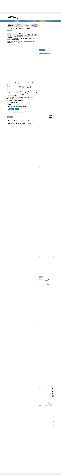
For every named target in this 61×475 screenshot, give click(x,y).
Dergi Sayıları (13, 13)
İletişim (20, 13)
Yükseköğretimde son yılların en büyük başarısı (53, 413)
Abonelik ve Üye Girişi (9, 13)
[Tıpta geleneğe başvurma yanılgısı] (44, 113)
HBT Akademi (17, 13)
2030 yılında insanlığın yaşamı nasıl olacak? (52, 391)
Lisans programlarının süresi (50, 402)
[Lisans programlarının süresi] (43, 400)
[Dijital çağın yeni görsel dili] (43, 282)
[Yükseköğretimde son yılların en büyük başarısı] (45, 405)
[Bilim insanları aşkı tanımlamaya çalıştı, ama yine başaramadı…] (46, 210)
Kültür (48, 284)
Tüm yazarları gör (46, 427)
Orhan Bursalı (9, 30)
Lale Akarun (49, 403)
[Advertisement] (30, 6)
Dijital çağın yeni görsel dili (49, 283)
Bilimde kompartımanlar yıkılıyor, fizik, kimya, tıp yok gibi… (17, 123)
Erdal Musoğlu (53, 396)
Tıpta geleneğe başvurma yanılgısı (50, 115)
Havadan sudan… (47, 279)
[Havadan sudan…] (41, 279)
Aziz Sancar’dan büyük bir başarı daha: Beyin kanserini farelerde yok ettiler (19, 120)
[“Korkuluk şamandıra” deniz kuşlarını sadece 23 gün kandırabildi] (46, 121)
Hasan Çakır (46, 280)
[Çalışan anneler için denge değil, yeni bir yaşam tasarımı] (46, 286)
